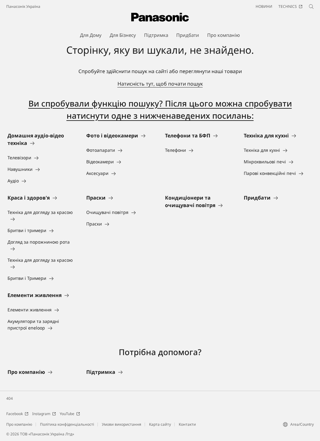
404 (9, 398)
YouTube (67, 413)
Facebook (14, 413)
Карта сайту (160, 424)
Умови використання (121, 424)
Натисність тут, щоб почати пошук (160, 83)
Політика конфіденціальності (67, 424)
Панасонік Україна (23, 6)
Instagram (41, 413)
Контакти (187, 424)
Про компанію (19, 424)
